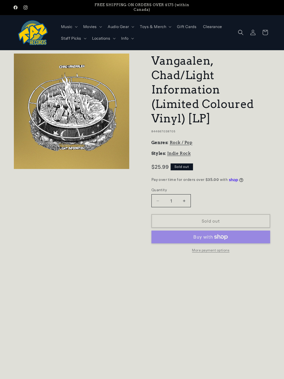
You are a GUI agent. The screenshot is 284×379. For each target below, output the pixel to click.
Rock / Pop (181, 142)
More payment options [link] (210, 250)
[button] (69, 26)
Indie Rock (179, 153)
